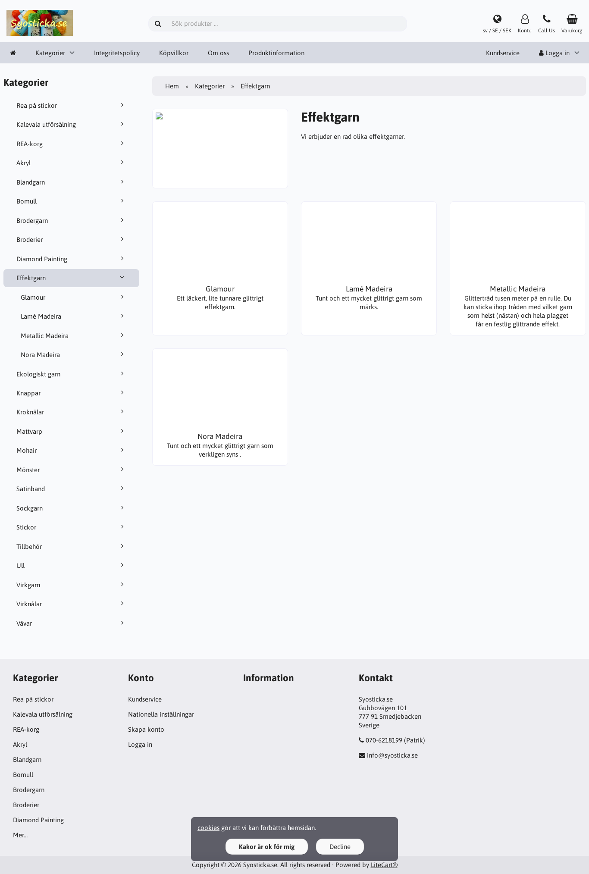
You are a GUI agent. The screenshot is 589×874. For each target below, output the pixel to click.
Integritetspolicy (117, 52)
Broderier (29, 239)
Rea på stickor (36, 105)
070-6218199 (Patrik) (395, 740)
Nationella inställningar (161, 714)
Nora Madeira (40, 354)
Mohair (26, 450)
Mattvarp (29, 431)
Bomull (26, 201)
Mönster (28, 469)
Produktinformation (276, 52)
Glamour (33, 297)
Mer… (20, 835)
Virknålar (29, 604)
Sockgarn (29, 508)
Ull (20, 565)
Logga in (140, 744)
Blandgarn (30, 182)
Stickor (26, 527)
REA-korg (29, 143)
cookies (208, 827)
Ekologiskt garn (38, 374)
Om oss (218, 52)
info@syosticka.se (392, 755)
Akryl (23, 162)
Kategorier (50, 52)
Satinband (30, 488)
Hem (172, 86)
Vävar (24, 623)
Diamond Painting (41, 259)
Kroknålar (30, 412)
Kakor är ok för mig (266, 846)
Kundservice (503, 52)
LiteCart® (384, 864)
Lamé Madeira (41, 316)
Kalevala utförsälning (46, 124)
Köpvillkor (173, 52)
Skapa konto (146, 729)
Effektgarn (31, 278)
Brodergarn (32, 220)
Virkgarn (28, 585)
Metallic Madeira (45, 335)
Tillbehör (29, 546)
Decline (340, 846)
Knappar (28, 393)
